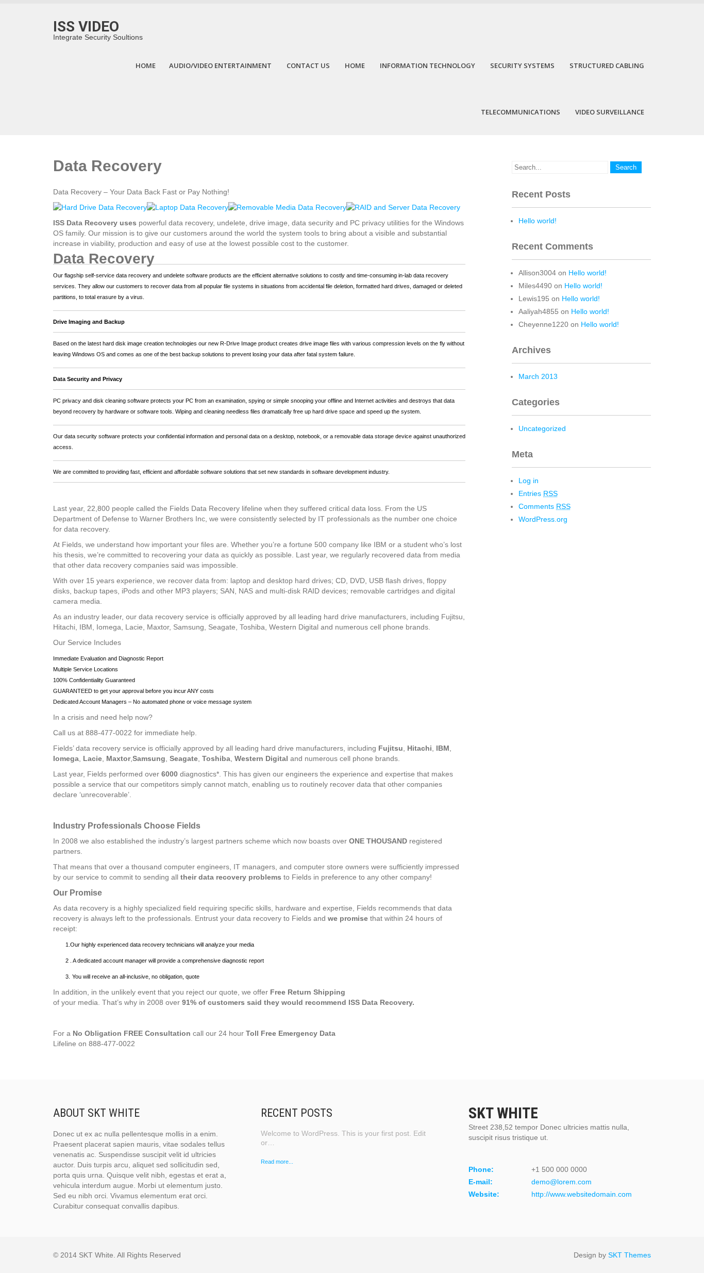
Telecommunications (520, 112)
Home (146, 65)
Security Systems (522, 65)
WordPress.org (542, 519)
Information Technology (427, 65)
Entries (538, 493)
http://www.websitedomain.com (581, 1194)
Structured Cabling (606, 65)
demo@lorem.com (561, 1182)
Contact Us (308, 65)
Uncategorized (542, 428)
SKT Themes (629, 1255)
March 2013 (538, 376)
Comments (544, 506)
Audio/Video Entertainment (220, 65)
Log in (528, 480)
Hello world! (537, 221)
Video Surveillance (609, 112)
